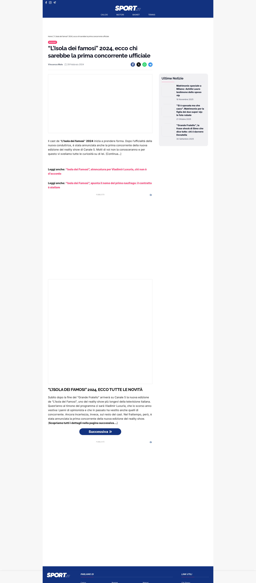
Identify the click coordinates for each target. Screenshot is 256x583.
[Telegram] (55, 2)
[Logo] (128, 8)
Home (50, 36)
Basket (136, 14)
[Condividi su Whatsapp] (144, 64)
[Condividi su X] (139, 64)
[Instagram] (51, 2)
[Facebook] (46, 2)
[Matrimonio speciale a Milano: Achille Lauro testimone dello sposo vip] (168, 92)
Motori (120, 14)
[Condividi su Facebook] (133, 64)
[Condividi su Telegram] (150, 64)
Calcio (104, 14)
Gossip (52, 42)
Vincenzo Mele (55, 64)
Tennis (151, 14)
